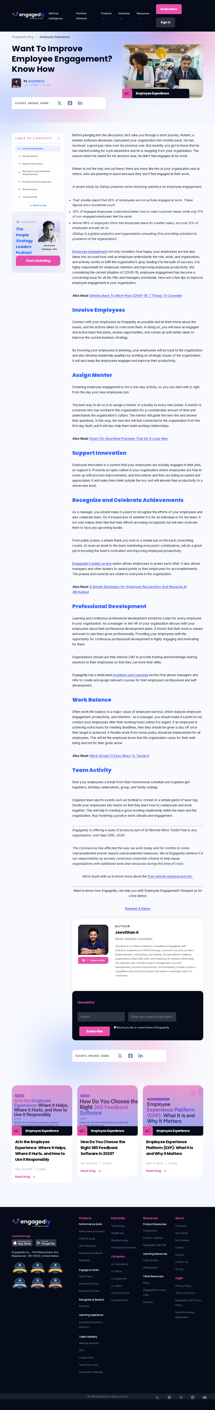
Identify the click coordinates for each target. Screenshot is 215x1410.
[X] (157, 1397)
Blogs (146, 1282)
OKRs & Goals (87, 1238)
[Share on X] (59, 103)
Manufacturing (119, 1240)
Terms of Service (185, 1293)
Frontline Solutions (81, 16)
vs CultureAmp (119, 1264)
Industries (124, 13)
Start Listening (38, 260)
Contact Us (181, 1261)
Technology (118, 1225)
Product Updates (153, 1237)
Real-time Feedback (90, 1253)
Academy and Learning (130, 675)
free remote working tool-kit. (170, 876)
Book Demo (169, 9)
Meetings (84, 1260)
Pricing (179, 1269)
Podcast (148, 1302)
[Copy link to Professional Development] (150, 605)
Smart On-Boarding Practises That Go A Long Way (128, 439)
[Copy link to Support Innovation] (130, 452)
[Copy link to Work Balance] (115, 699)
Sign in (165, 22)
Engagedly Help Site (154, 1245)
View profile (97, 960)
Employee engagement (89, 252)
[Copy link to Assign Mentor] (116, 374)
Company (180, 1225)
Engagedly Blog (23, 37)
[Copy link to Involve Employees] (128, 309)
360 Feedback (87, 1245)
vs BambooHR (119, 1300)
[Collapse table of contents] (58, 138)
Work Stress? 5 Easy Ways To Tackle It (119, 756)
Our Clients (181, 1233)
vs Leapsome (119, 1278)
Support (179, 1254)
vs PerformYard (120, 1293)
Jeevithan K (36, 81)
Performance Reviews (92, 1231)
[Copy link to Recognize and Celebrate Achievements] (187, 499)
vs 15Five (116, 1271)
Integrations (150, 1230)
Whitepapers (150, 1267)
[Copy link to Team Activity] (115, 769)
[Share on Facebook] (70, 103)
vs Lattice (116, 1285)
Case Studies (150, 1260)
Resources (143, 13)
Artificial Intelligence (56, 16)
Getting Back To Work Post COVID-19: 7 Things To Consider (135, 296)
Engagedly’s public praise (92, 564)
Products (106, 13)
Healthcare (117, 1233)
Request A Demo (137, 909)
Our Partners (182, 1240)
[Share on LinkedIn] (80, 103)
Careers (179, 1247)
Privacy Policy (183, 1285)
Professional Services (123, 1247)
